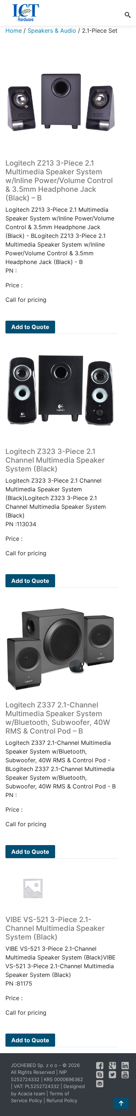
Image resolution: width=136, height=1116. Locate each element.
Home (13, 30)
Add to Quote (30, 326)
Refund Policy (61, 1100)
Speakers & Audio (52, 30)
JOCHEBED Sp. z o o (35, 1065)
